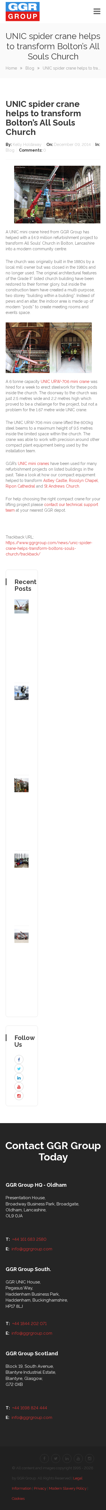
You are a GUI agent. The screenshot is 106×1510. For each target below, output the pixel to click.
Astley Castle (55, 480)
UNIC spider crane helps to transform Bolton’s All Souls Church (43, 118)
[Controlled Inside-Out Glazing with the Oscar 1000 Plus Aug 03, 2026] (21, 888)
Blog (29, 68)
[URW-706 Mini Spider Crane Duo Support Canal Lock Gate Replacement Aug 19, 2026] (21, 641)
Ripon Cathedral (20, 486)
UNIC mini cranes (33, 463)
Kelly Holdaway (28, 144)
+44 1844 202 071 (29, 1323)
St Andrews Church (61, 486)
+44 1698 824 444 (29, 1407)
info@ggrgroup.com (32, 1248)
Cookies (18, 1498)
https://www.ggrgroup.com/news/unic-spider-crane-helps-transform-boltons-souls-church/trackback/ (49, 548)
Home (11, 68)
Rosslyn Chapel (83, 480)
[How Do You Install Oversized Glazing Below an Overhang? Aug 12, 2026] (21, 812)
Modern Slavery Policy (67, 1488)
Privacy (40, 1488)
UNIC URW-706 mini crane (65, 381)
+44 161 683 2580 (29, 1239)
